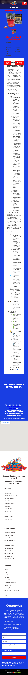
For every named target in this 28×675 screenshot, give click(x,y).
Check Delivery (19, 63)
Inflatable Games (9, 514)
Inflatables (7, 493)
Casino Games (8, 516)
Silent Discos (8, 501)
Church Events (8, 553)
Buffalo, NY (11, 407)
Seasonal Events (9, 558)
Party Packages (9, 548)
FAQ (5, 572)
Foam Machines (9, 503)
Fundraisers (8, 556)
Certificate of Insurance (11, 590)
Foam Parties (8, 535)
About (6, 569)
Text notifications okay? (10, 650)
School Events (8, 538)
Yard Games (8, 519)
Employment (8, 585)
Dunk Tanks (8, 508)
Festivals (7, 543)
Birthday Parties (9, 551)
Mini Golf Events (9, 545)
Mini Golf (7, 506)
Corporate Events (9, 540)
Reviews (6, 574)
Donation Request (10, 582)
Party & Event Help (10, 580)
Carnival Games (9, 498)
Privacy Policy (16, 663)
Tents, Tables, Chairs (10, 495)
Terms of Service (7, 665)
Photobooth (8, 511)
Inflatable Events (9, 532)
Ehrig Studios (18, 672)
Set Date (7, 63)
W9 (5, 595)
